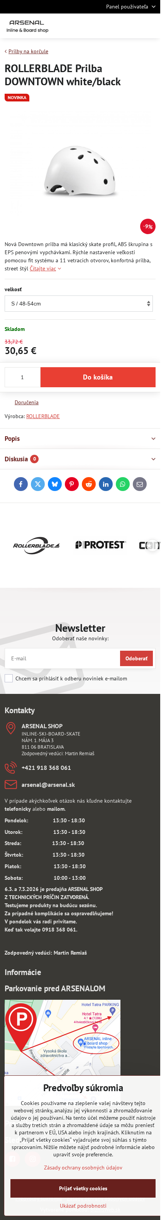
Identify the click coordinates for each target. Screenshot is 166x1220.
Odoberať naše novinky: (80, 638)
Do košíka (98, 377)
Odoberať (136, 658)
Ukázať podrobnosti (83, 1205)
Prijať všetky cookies (83, 1188)
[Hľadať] (114, 26)
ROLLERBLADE (43, 416)
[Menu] (151, 26)
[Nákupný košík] (132, 26)
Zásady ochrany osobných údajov (83, 1167)
